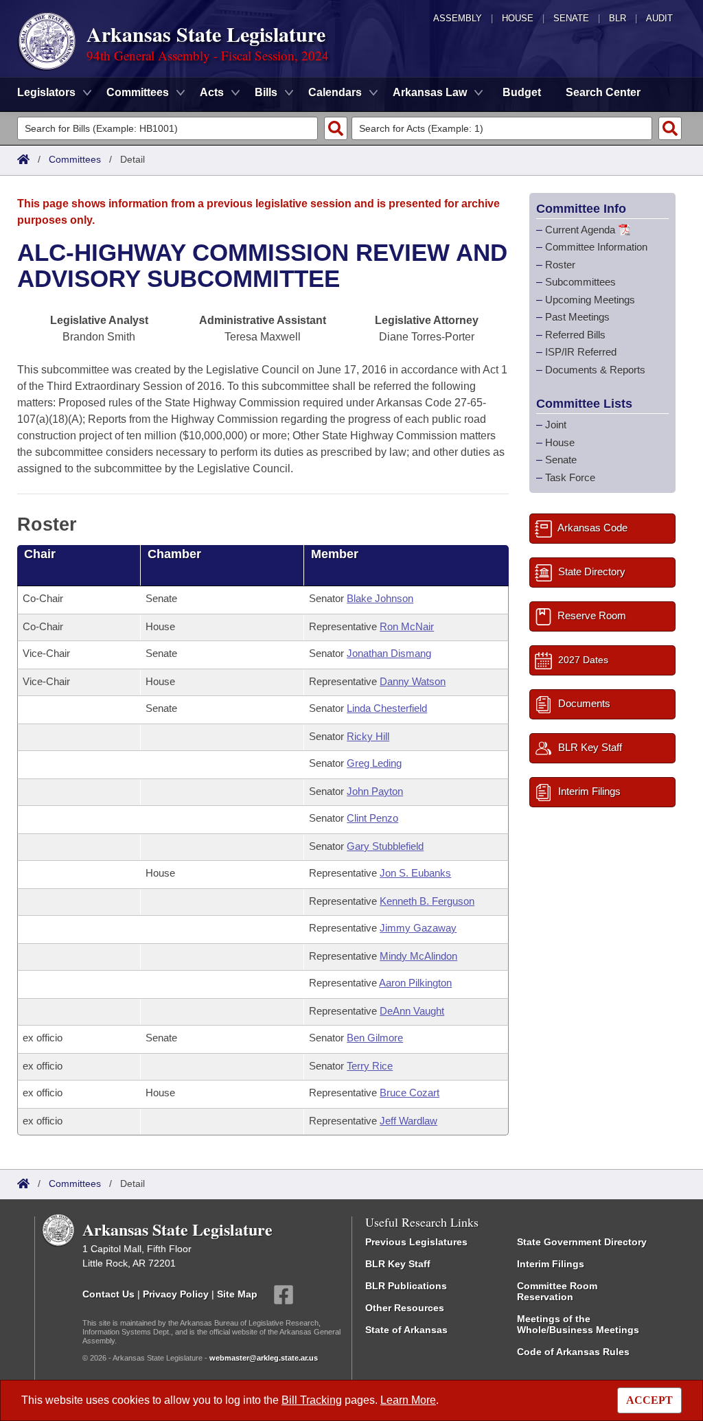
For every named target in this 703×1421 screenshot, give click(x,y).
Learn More (408, 1400)
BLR (617, 18)
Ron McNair (407, 626)
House (517, 18)
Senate (571, 18)
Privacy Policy (176, 1294)
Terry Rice (370, 1066)
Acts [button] (212, 92)
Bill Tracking (311, 1400)
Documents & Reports (595, 370)
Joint (555, 424)
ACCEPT (649, 1400)
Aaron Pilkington (415, 983)
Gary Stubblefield (385, 846)
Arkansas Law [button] (430, 92)
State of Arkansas (406, 1329)
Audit (659, 18)
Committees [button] (137, 92)
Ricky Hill (368, 736)
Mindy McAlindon (418, 956)
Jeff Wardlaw (408, 1121)
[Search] (335, 128)
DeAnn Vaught (412, 1011)
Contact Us (108, 1294)
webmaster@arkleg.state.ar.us (263, 1358)
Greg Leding (374, 763)
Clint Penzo (372, 818)
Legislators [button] (46, 92)
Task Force (570, 477)
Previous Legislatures (416, 1241)
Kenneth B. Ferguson (427, 901)
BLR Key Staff (397, 1263)
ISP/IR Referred (580, 352)
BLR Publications (406, 1285)
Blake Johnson (380, 598)
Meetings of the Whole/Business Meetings (578, 1324)
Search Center (603, 92)
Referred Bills (575, 334)
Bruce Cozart (409, 1092)
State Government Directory (582, 1241)
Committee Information (596, 247)
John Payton (375, 791)
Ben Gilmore (375, 1037)
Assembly (457, 18)
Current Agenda (580, 229)
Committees (75, 159)
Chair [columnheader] (40, 554)
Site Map (237, 1294)
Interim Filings (550, 1263)
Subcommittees (580, 282)
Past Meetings (577, 317)
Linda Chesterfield (387, 708)
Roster (560, 264)
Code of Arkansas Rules (573, 1351)
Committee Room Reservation (557, 1291)
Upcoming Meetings (590, 299)
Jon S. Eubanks (415, 873)
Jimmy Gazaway (418, 928)
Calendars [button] (335, 92)
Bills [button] (266, 92)
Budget (522, 92)
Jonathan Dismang (389, 653)
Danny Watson (413, 681)
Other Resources (404, 1307)
